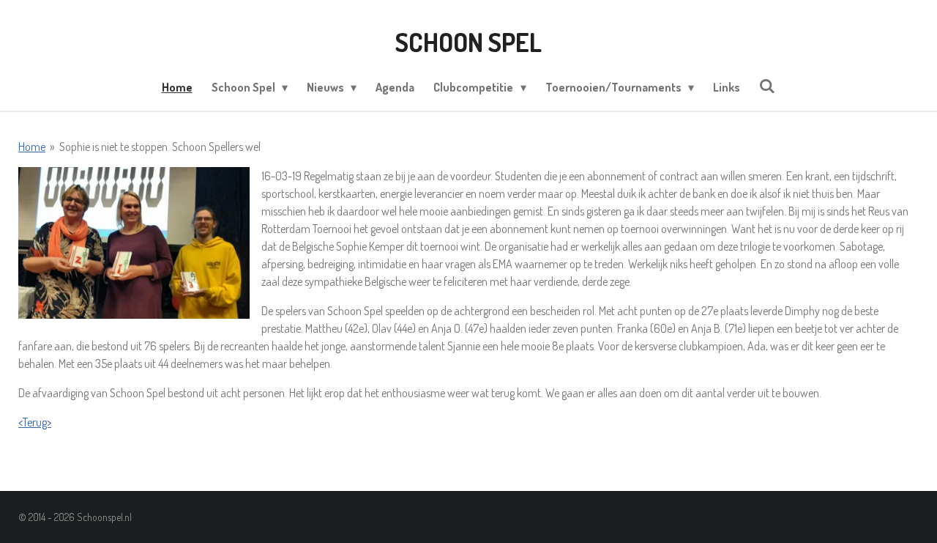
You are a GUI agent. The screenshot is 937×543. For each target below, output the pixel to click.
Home (31, 146)
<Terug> (34, 422)
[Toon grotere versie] (134, 243)
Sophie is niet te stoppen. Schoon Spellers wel (160, 146)
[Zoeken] (767, 86)
